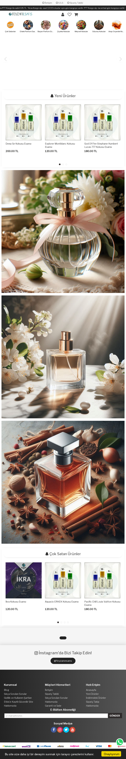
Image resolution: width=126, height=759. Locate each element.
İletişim (48, 2)
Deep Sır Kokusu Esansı (18, 143)
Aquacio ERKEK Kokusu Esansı (62, 601)
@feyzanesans (63, 660)
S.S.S (60, 2)
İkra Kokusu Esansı (16, 601)
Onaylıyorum (111, 754)
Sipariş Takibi (76, 2)
